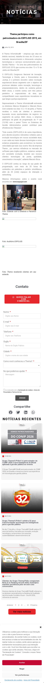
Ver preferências (22, 675)
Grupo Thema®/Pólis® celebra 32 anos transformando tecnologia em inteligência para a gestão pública (20, 522)
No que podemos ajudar (14, 371)
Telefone (7, 332)
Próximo (33, 605)
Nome (6, 312)
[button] (40, 627)
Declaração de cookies (13, 680)
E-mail (6, 322)
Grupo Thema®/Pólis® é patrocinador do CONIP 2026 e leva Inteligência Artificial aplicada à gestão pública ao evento (19, 463)
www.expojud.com (20, 182)
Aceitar (22, 663)
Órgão (6, 342)
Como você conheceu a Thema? (18, 361)
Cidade (6, 351)
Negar (22, 669)
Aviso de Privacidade (31, 680)
